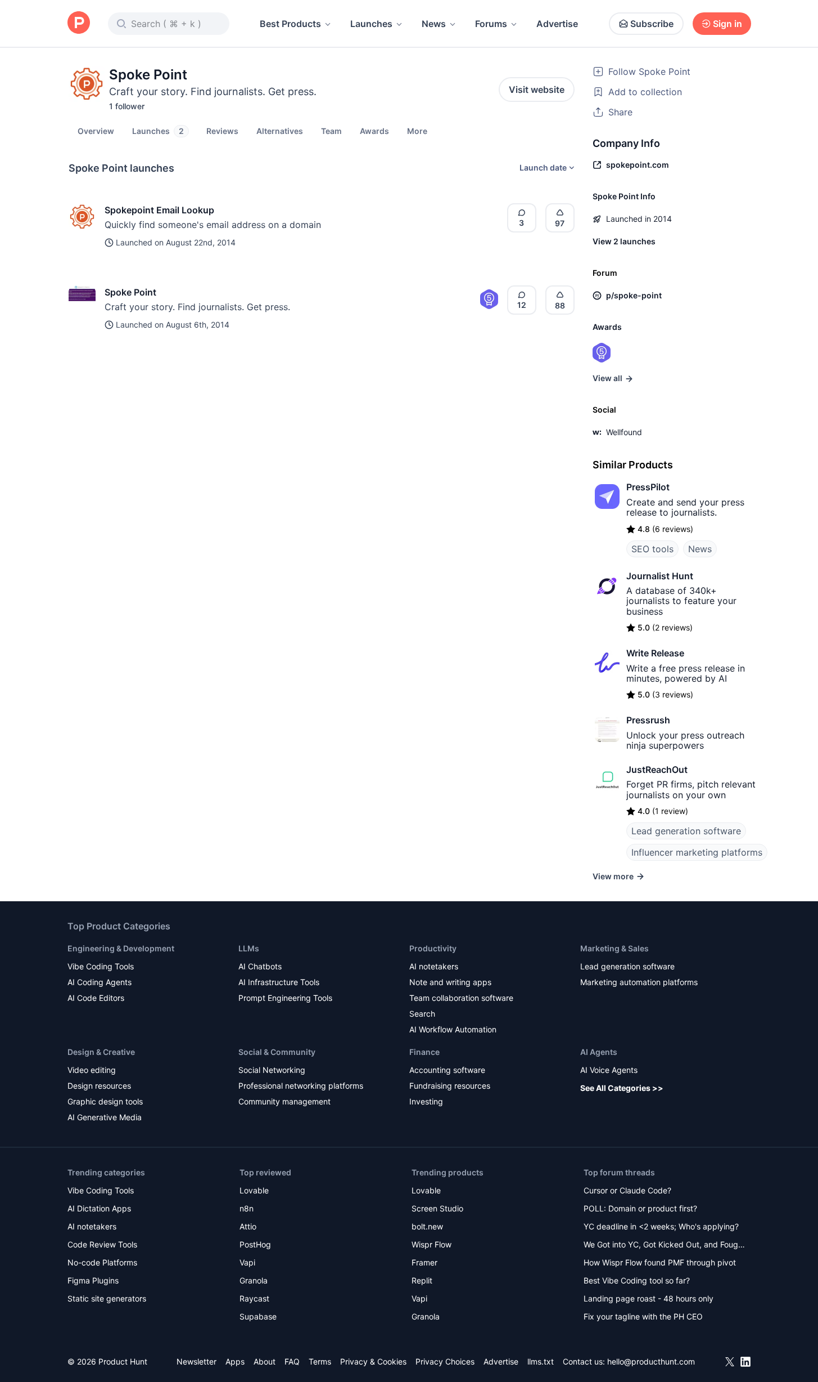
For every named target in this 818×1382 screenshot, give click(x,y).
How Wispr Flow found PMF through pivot (660, 1262)
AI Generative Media (104, 1117)
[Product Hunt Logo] (78, 23)
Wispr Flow (431, 1244)
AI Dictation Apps (99, 1208)
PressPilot (648, 487)
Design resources (99, 1085)
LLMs (248, 948)
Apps (235, 1361)
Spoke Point (130, 292)
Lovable (254, 1190)
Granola (253, 1280)
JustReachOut (657, 769)
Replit (422, 1280)
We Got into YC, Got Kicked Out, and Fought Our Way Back (664, 1245)
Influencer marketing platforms (696, 852)
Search (422, 1013)
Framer (424, 1262)
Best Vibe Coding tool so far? (637, 1280)
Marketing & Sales (614, 948)
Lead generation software (686, 831)
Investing (426, 1101)
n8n (246, 1208)
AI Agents (598, 1052)
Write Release (655, 653)
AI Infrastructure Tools (278, 982)
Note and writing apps (450, 982)
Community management (284, 1101)
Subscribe (652, 23)
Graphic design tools (105, 1101)
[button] (417, 130)
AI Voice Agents (609, 1070)
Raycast (254, 1298)
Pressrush (648, 720)
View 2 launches (624, 241)
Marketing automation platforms (639, 982)
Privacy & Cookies (373, 1361)
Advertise (557, 23)
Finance (424, 1052)
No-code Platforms (102, 1262)
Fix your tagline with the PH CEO (643, 1316)
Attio (247, 1226)
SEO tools (652, 548)
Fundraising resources (449, 1085)
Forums (491, 23)
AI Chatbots (260, 966)
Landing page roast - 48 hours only (648, 1298)
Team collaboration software (461, 998)
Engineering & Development (120, 948)
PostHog (255, 1244)
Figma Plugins (93, 1280)
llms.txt (540, 1361)
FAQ (292, 1361)
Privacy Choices (444, 1361)
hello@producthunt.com (651, 1361)
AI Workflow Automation (452, 1029)
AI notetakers (433, 966)
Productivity (433, 948)
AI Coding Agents (99, 982)
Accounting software (447, 1070)
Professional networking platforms (300, 1085)
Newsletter (196, 1361)
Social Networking (271, 1070)
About (264, 1361)
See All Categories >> (621, 1088)
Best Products (290, 23)
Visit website (536, 89)
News (434, 23)
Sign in (727, 23)
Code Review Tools (102, 1244)
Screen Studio (437, 1208)
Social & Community (276, 1052)
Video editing (91, 1070)
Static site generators (106, 1298)
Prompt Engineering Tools (285, 998)
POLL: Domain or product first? (640, 1208)
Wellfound (624, 432)
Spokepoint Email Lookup (159, 210)
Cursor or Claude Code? (627, 1190)
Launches (371, 23)
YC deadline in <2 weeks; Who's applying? (661, 1226)
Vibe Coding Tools (100, 966)
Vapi (247, 1262)
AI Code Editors (95, 998)
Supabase (258, 1316)
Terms (320, 1361)
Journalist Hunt (659, 576)
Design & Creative (101, 1052)
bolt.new (427, 1226)
